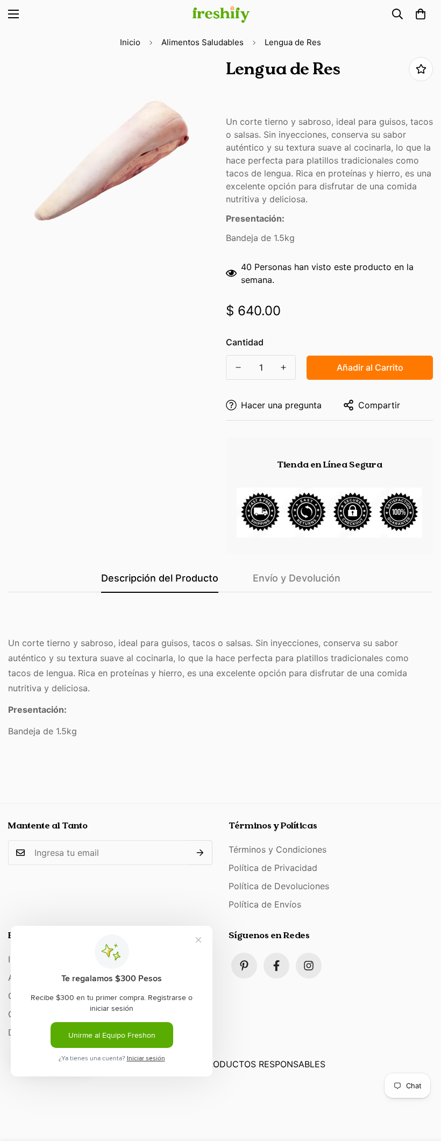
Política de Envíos (265, 904)
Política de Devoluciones (279, 886)
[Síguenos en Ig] (309, 966)
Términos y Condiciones (277, 849)
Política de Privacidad (273, 867)
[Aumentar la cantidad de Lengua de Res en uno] (283, 367)
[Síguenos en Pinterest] (244, 966)
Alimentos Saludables (202, 42)
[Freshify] (220, 14)
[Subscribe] (200, 852)
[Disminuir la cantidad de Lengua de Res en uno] (238, 367)
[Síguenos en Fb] (276, 966)
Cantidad (245, 342)
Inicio (130, 42)
